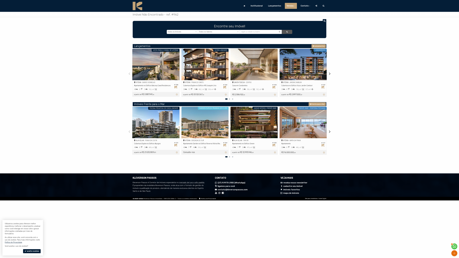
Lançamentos (274, 6)
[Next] (329, 74)
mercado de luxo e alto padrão (191, 182)
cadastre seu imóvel (293, 186)
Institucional (257, 6)
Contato (305, 6)
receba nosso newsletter (295, 183)
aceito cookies (33, 251)
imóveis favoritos (291, 189)
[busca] (323, 6)
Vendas (290, 6)
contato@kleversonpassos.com (233, 189)
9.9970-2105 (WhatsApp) (231, 183)
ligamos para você (226, 186)
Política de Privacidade (208, 198)
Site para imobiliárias (311, 198)
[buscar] (287, 32)
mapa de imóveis (291, 193)
